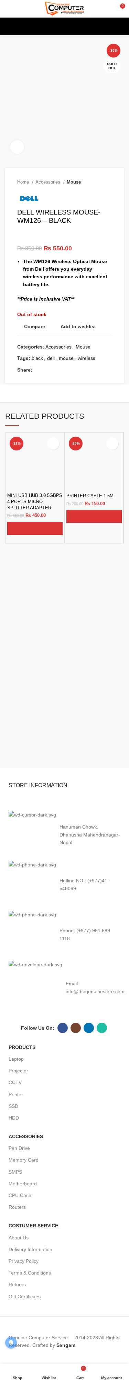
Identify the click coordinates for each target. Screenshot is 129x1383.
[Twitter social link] (46, 369)
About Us (19, 1237)
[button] (35, 528)
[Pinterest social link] (62, 369)
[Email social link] (54, 369)
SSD (13, 1106)
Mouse (74, 182)
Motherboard (23, 1183)
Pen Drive (19, 1148)
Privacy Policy (24, 1261)
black (37, 358)
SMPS (15, 1172)
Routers (17, 1207)
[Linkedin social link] (70, 369)
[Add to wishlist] (53, 444)
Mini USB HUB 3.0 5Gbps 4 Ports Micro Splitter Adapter (34, 501)
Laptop (16, 1059)
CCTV (15, 1082)
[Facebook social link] (38, 369)
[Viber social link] (93, 369)
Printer (16, 1094)
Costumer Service (33, 1225)
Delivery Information (30, 1249)
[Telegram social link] (85, 369)
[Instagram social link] (76, 1028)
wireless (86, 358)
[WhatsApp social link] (78, 369)
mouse (66, 358)
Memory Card (24, 1160)
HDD (14, 1118)
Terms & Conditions (30, 1273)
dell (51, 358)
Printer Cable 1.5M (90, 495)
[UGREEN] (95, 747)
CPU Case (20, 1195)
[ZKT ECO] (33, 747)
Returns (17, 1284)
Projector (18, 1070)
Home (23, 182)
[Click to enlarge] (17, 147)
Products (22, 1047)
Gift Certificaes (25, 1296)
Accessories (48, 182)
